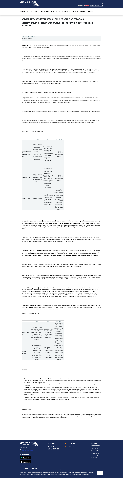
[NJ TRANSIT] (30, 3)
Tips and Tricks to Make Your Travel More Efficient (86, 469)
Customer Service (95, 445)
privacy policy (67, 472)
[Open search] (102, 3)
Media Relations (95, 453)
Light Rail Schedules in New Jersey (47, 469)
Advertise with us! (95, 460)
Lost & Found (94, 448)
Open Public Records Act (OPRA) (96, 456)
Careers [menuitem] (82, 11)
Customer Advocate (96, 450)
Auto (83, 5)
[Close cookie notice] (99, 472)
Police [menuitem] (58, 11)
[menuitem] (23, 11)
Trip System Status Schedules (65, 469)
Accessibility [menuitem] (66, 11)
